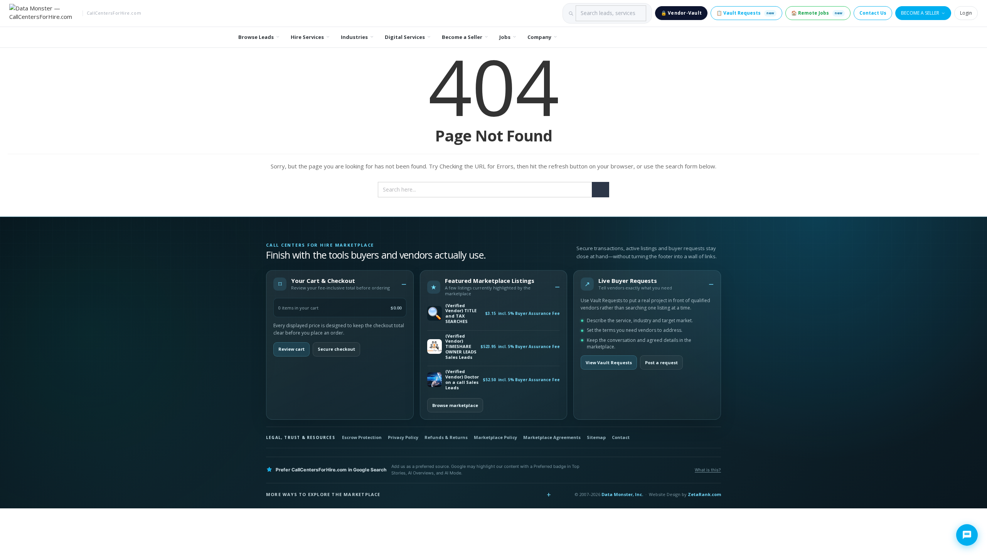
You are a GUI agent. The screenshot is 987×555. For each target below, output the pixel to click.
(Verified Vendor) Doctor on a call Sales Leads (462, 379)
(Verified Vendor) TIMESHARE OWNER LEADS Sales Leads (461, 346)
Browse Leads (256, 37)
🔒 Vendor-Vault (681, 13)
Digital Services (405, 37)
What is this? (708, 470)
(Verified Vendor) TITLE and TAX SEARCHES (461, 313)
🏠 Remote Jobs (816, 13)
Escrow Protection (362, 437)
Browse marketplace (455, 405)
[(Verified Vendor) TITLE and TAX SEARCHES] (434, 313)
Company (539, 37)
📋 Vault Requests (745, 13)
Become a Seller (920, 13)
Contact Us (872, 13)
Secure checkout (336, 349)
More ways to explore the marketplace (323, 494)
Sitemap (596, 437)
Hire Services (307, 37)
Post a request (661, 362)
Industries (354, 37)
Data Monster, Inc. (622, 494)
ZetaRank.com (704, 494)
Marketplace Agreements (552, 437)
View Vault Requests (609, 362)
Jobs (504, 37)
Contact (621, 437)
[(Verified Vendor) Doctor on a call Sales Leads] (434, 379)
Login (966, 13)
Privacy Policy (403, 437)
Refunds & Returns (446, 437)
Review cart (291, 349)
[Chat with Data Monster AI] (967, 535)
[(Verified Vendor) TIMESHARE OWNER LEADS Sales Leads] (434, 346)
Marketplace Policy (495, 437)
